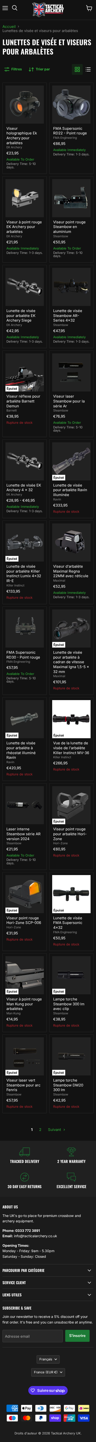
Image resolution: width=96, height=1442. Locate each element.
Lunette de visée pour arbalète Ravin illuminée (70, 490)
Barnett (11, 410)
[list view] (88, 69)
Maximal (59, 580)
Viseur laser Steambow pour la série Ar (69, 401)
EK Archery (14, 147)
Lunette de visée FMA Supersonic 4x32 (67, 923)
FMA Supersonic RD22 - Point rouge (70, 131)
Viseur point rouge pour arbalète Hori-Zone (70, 834)
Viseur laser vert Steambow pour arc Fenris (23, 1085)
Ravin (57, 499)
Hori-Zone (60, 843)
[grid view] (77, 69)
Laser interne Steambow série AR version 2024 (23, 834)
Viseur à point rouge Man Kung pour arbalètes (24, 1004)
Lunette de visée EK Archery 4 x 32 (23, 487)
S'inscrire (77, 1335)
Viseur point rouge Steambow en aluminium (69, 227)
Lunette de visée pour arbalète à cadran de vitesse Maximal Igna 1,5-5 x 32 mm (71, 662)
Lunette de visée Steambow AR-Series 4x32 (67, 315)
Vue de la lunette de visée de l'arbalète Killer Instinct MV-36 (71, 748)
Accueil (9, 26)
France (46, 1372)
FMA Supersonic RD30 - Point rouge (23, 655)
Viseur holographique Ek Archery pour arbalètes (21, 135)
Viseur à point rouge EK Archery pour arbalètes (24, 227)
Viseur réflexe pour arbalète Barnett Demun (23, 401)
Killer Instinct (15, 585)
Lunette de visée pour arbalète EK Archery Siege (20, 315)
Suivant (55, 1129)
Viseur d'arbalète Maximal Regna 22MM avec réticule (70, 571)
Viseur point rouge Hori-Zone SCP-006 (23, 920)
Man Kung (13, 1013)
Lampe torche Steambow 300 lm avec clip (68, 1004)
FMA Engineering (65, 138)
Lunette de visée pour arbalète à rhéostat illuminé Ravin (21, 750)
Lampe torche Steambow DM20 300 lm (68, 1085)
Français (45, 1359)
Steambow (60, 236)
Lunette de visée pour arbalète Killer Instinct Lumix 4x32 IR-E (23, 573)
